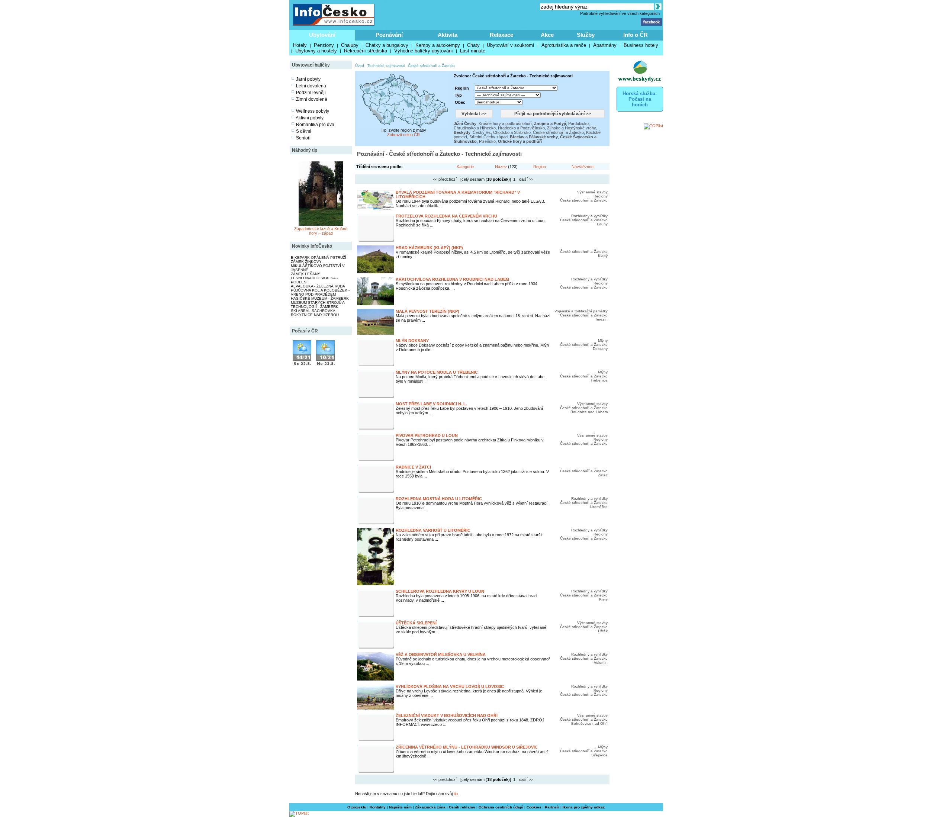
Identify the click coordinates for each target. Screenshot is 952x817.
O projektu (356, 807)
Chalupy (349, 45)
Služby (586, 35)
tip (456, 793)
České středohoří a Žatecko (432, 66)
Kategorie (465, 166)
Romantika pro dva (315, 124)
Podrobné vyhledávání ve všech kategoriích (620, 13)
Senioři (303, 138)
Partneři (552, 807)
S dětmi (303, 131)
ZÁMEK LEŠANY (305, 274)
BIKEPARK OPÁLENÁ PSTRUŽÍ (318, 257)
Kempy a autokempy (437, 45)
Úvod (359, 66)
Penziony (324, 45)
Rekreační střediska (365, 51)
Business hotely (641, 45)
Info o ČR (635, 35)
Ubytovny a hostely (316, 51)
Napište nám (400, 807)
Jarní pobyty (308, 79)
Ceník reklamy (462, 807)
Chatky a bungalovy (387, 45)
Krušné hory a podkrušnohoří (505, 123)
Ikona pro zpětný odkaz (584, 807)
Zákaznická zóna (430, 807)
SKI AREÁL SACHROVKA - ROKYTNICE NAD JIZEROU (315, 313)
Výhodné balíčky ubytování (423, 51)
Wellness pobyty (312, 111)
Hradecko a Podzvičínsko (521, 128)
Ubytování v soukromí (510, 45)
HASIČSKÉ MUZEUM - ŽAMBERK (320, 298)
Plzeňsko (487, 141)
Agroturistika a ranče (563, 45)
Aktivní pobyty (310, 117)
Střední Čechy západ (488, 137)
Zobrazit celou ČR (403, 134)
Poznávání (389, 35)
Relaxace (501, 35)
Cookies (534, 807)
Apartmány (605, 45)
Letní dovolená (311, 86)
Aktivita (447, 35)
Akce (547, 35)
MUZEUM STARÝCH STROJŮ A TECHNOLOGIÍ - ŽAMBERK (317, 304)
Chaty (473, 45)
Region (539, 166)
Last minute (472, 51)
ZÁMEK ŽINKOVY (306, 262)
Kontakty (378, 807)
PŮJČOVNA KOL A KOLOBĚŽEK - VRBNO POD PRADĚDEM (320, 292)
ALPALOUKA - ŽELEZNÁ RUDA (318, 286)
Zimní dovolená (311, 99)
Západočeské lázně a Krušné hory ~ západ (320, 230)
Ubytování (322, 35)
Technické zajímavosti (386, 66)
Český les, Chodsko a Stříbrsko (502, 132)
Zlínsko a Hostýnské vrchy (571, 128)
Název (501, 166)
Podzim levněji (311, 92)
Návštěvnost (583, 166)
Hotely (300, 45)
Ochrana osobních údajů (501, 807)
